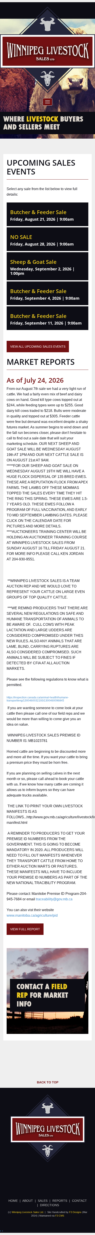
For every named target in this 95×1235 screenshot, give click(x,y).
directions (49, 1205)
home (13, 1200)
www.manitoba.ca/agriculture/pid (32, 915)
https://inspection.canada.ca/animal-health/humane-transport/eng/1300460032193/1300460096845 (38, 699)
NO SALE (21, 236)
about (27, 1200)
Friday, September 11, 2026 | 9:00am (46, 323)
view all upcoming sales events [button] (37, 346)
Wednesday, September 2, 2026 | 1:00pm (42, 271)
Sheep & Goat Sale (33, 261)
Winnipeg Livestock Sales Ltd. (28, 1212)
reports (59, 1200)
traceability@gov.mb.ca (54, 899)
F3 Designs (75, 1212)
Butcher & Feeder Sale (38, 212)
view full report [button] (25, 929)
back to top (47, 1082)
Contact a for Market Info (42, 995)
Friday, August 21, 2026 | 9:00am (42, 219)
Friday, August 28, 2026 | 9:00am (42, 244)
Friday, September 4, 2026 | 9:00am (45, 298)
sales (43, 1200)
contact (79, 1200)
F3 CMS (59, 1215)
